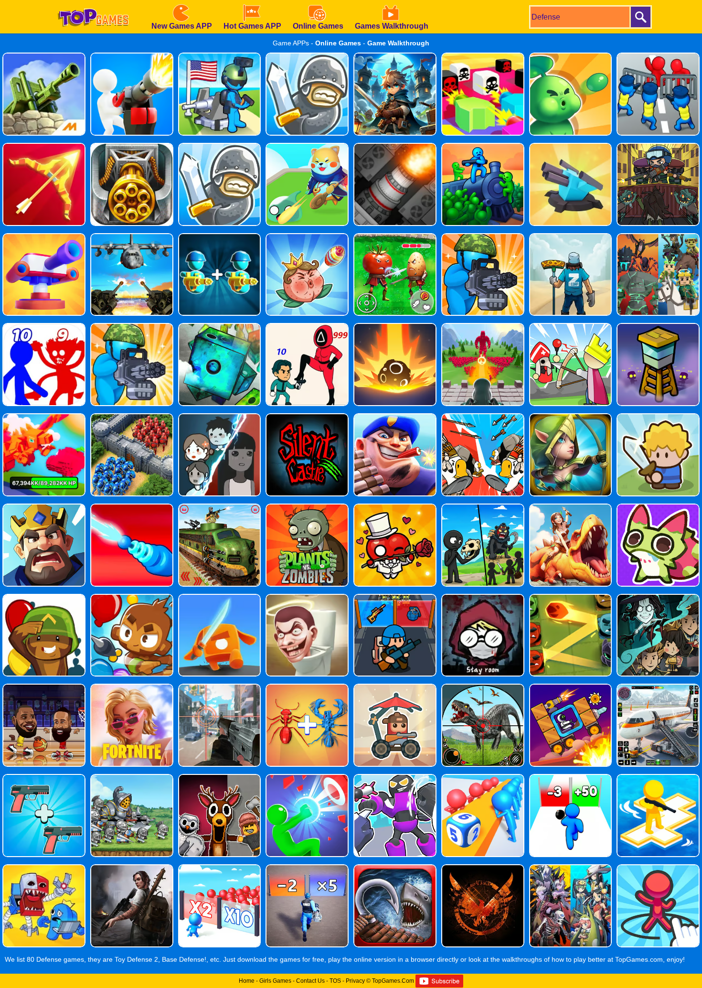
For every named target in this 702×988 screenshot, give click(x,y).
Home (247, 980)
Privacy (355, 980)
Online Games (338, 43)
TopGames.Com (393, 980)
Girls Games (275, 980)
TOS (335, 980)
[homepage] (93, 3)
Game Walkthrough (398, 43)
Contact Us (310, 980)
